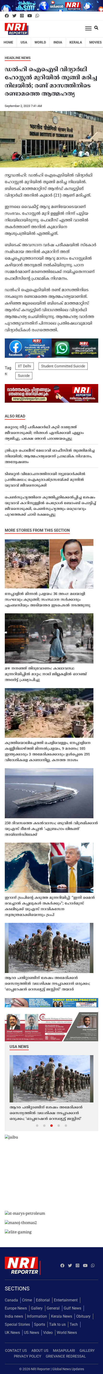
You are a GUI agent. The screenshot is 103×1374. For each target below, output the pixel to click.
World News (67, 1332)
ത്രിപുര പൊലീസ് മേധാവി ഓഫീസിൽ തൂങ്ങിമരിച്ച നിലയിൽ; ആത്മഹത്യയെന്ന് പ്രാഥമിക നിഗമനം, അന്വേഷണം (50, 457)
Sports (39, 1324)
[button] (37, 1125)
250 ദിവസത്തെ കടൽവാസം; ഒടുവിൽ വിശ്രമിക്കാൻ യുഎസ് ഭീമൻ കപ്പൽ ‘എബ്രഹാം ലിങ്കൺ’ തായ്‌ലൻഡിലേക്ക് (51, 829)
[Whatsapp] (37, 16)
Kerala (75, 42)
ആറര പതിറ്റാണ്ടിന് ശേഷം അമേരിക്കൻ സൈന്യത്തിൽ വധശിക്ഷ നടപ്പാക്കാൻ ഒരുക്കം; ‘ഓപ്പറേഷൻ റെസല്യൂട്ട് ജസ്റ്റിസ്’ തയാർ (47, 984)
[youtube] (29, 16)
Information (37, 1316)
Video (48, 1332)
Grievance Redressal (66, 1356)
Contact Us (16, 1350)
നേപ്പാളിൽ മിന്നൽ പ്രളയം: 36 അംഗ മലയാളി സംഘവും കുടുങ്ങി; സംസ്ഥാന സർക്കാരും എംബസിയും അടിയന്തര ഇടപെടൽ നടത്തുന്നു (47, 600)
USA (24, 42)
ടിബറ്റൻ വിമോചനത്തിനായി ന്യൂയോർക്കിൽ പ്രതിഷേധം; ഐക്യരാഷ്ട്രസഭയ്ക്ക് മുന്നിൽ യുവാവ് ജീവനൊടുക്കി (45, 480)
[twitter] (14, 16)
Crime (27, 1300)
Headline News (18, 58)
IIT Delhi (24, 366)
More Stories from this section (37, 530)
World (40, 42)
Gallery (37, 1308)
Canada (11, 1300)
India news (14, 1316)
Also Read (15, 416)
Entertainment (66, 1300)
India (57, 42)
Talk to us (57, 1324)
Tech (74, 1324)
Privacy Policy (27, 1356)
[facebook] (7, 16)
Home (8, 42)
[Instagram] (22, 16)
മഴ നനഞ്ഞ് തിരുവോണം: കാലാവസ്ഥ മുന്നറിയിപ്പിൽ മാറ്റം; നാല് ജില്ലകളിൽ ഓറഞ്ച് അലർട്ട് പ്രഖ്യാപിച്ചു (46, 674)
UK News (12, 1332)
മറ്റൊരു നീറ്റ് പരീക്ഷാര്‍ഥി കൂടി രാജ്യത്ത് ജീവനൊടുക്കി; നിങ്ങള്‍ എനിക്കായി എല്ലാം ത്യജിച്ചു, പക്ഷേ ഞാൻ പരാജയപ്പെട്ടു (44, 433)
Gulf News (72, 1308)
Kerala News (61, 1316)
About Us (39, 1350)
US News (31, 1332)
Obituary (83, 1316)
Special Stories (17, 1324)
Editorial (43, 1300)
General (53, 1308)
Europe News (16, 1308)
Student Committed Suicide (63, 366)
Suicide (24, 376)
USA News (19, 1046)
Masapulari (64, 1350)
